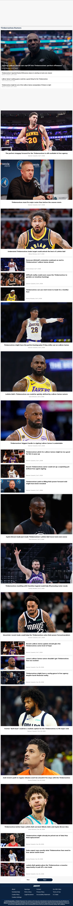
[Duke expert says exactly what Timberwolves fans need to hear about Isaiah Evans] (36, 854)
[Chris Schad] (5, 80)
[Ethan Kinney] (33, 254)
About (13, 889)
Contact (38, 889)
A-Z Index (55, 894)
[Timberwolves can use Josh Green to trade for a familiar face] (36, 294)
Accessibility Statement (43, 894)
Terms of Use (57, 892)
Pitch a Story (28, 892)
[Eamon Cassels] (6, 74)
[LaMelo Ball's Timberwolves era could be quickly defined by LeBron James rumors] (36, 375)
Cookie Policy (15, 894)
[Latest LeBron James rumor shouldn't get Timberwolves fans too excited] (36, 663)
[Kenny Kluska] (6, 68)
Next (44, 879)
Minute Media (11, 900)
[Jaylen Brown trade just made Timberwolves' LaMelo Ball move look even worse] (36, 518)
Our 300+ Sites (57, 889)
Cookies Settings (17, 897)
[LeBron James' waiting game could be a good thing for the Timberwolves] (36, 79)
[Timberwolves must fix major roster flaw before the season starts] (36, 183)
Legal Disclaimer (29, 894)
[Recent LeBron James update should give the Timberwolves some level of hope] (36, 648)
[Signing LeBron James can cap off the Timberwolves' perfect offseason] (36, 50)
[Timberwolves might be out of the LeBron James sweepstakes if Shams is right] (36, 85)
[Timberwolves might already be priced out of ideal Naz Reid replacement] (36, 840)
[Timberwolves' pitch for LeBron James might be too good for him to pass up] (36, 456)
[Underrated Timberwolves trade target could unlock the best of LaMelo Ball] (36, 232)
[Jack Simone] (33, 397)
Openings (27, 889)
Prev (28, 879)
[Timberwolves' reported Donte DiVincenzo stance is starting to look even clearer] (36, 73)
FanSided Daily (16, 892)
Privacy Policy (40, 892)
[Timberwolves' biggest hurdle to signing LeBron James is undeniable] (36, 424)
